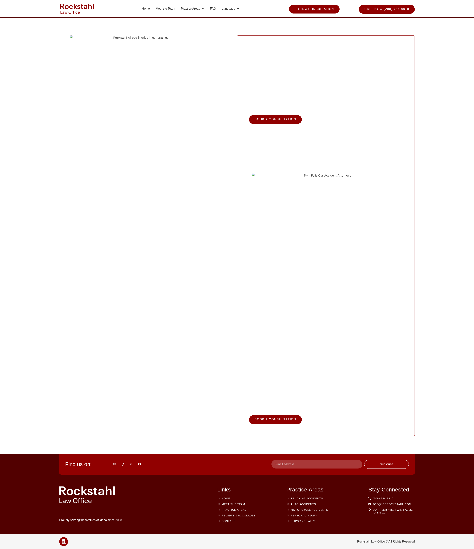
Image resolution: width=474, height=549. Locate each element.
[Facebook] (139, 464)
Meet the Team (165, 8)
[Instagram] (114, 464)
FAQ (213, 8)
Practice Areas (190, 8)
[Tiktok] (122, 464)
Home (146, 8)
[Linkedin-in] (131, 464)
